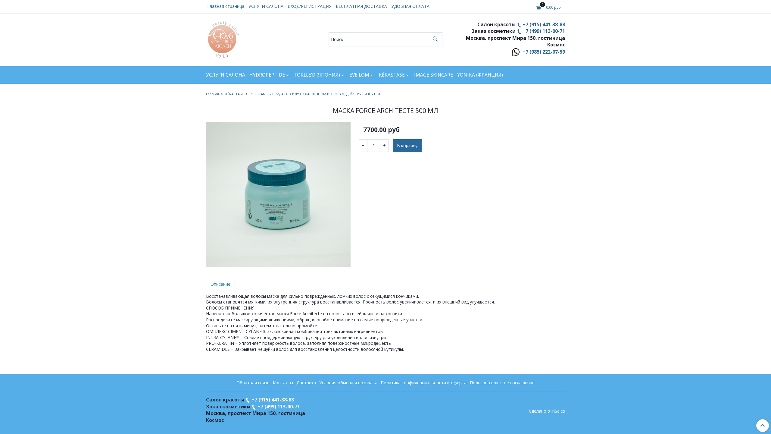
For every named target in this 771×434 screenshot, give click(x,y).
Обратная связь (253, 382)
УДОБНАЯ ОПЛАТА (410, 6)
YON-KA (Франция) (480, 75)
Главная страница (225, 6)
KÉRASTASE (392, 75)
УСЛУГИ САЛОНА (265, 6)
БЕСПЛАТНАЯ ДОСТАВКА (361, 6)
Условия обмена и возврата (348, 382)
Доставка (306, 382)
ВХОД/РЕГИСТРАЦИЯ (310, 6)
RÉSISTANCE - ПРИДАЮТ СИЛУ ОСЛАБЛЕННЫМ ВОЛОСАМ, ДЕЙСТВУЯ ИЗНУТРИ (315, 94)
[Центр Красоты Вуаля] (222, 38)
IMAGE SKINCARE (433, 75)
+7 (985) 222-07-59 (544, 52)
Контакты (283, 382)
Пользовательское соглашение (502, 382)
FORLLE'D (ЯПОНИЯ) (317, 75)
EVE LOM (359, 75)
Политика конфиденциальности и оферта (424, 382)
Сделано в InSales (547, 411)
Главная (212, 94)
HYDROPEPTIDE (267, 75)
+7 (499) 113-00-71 (544, 31)
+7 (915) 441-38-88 (544, 24)
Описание (220, 284)
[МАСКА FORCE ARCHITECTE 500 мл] (278, 194)
